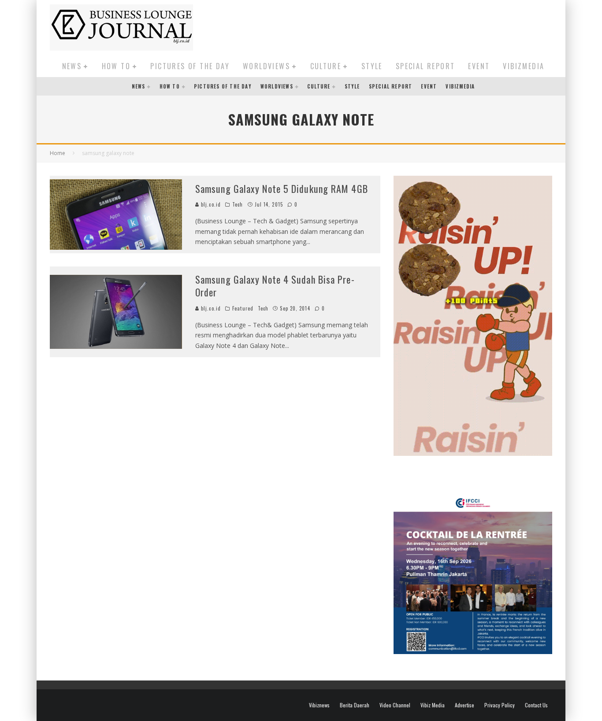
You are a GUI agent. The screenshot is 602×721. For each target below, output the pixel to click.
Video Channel (394, 705)
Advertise (464, 705)
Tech (237, 204)
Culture (326, 66)
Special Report (425, 66)
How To (116, 66)
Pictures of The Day (190, 66)
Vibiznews (319, 705)
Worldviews (266, 66)
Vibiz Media (432, 705)
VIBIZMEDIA (523, 66)
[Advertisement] (391, 26)
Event (479, 66)
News (72, 66)
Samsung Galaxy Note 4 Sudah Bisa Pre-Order (275, 285)
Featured (242, 308)
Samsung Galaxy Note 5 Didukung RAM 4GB (281, 188)
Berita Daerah (354, 705)
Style (372, 66)
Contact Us (536, 705)
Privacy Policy (499, 705)
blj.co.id (210, 204)
